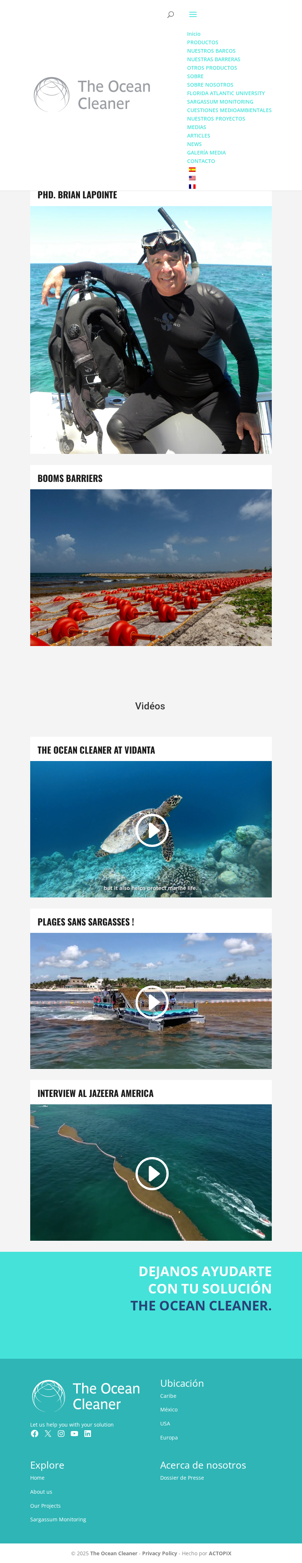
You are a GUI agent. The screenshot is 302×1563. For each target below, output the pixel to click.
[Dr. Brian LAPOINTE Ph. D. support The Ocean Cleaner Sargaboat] (151, 451)
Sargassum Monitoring (58, 1519)
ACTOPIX (220, 1553)
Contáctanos (234, 1338)
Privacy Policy (159, 1553)
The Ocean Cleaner (113, 1553)
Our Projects (45, 1505)
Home (37, 1477)
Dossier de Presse (182, 1477)
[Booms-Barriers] (151, 643)
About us (41, 1491)
